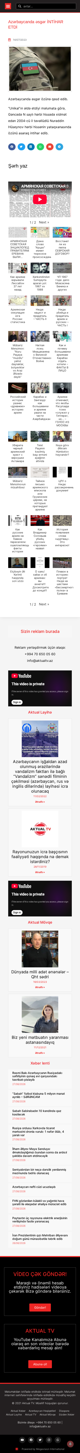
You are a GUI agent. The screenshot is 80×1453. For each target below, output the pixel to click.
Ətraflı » (40, 801)
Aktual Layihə (40, 712)
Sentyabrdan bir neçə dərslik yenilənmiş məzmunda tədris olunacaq (39, 1171)
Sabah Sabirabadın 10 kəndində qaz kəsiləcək (36, 1112)
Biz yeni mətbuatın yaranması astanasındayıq (40, 1040)
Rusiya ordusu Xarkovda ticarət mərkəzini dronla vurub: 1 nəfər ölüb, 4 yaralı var (38, 1131)
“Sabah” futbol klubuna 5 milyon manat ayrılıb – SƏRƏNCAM (38, 1095)
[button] (8, 6)
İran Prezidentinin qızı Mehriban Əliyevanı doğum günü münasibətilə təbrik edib (40, 1236)
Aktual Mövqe (40, 922)
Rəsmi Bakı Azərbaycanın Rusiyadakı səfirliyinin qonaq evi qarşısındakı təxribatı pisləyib (37, 1076)
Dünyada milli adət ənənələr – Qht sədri (40, 974)
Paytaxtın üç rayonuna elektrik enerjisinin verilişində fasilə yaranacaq (39, 1219)
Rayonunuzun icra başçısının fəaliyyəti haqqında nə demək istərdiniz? (40, 856)
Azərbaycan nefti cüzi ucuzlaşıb (34, 1187)
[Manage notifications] (70, 1444)
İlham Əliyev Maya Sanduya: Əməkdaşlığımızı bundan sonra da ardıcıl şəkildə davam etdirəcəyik (39, 1152)
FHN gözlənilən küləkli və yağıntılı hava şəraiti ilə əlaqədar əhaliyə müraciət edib (39, 1202)
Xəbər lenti (40, 1063)
